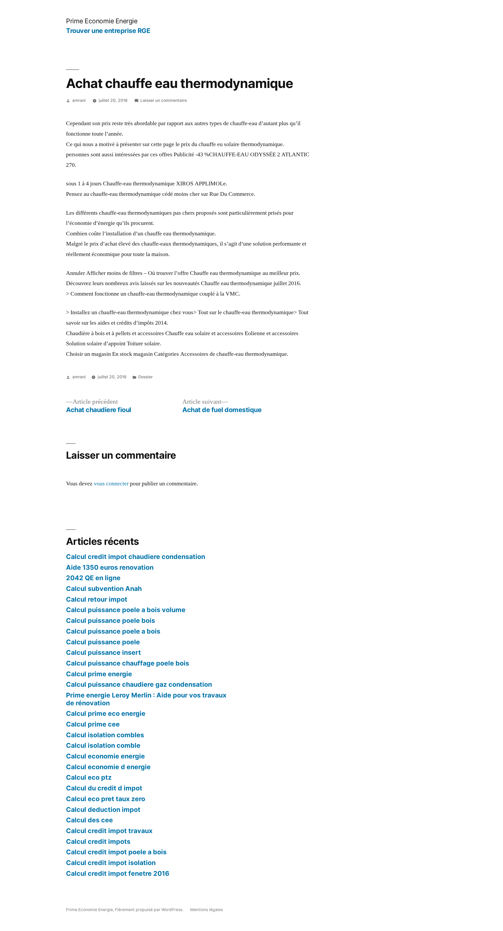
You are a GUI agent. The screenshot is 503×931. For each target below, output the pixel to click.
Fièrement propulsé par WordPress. (149, 909)
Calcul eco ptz (89, 777)
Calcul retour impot (96, 599)
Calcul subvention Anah (104, 588)
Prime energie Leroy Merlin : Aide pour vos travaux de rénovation (146, 699)
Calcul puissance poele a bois (113, 631)
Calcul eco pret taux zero (105, 799)
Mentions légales (206, 909)
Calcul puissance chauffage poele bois (127, 663)
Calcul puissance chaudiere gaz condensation (139, 684)
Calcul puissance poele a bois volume (125, 610)
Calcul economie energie (105, 756)
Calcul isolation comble (103, 745)
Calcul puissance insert (103, 652)
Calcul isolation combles (105, 735)
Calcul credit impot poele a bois (116, 852)
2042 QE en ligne (93, 578)
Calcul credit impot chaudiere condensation (135, 557)
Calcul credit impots (98, 841)
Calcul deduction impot (103, 809)
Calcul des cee (89, 820)
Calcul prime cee (93, 724)
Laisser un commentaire (163, 100)
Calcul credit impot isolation (111, 863)
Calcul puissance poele (103, 642)
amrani (79, 100)
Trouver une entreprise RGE (108, 31)
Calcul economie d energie (108, 767)
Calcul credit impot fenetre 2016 (117, 873)
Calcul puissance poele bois (110, 620)
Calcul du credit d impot (104, 788)
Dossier (145, 376)
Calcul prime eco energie (105, 713)
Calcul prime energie (99, 674)
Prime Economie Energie (101, 21)
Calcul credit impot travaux (109, 831)
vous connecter (111, 483)
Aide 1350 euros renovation (110, 567)
